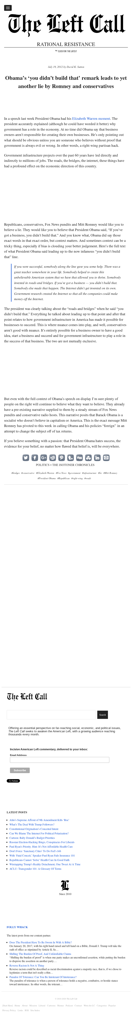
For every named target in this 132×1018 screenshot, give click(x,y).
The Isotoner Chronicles (73, 465)
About (25, 1005)
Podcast (69, 1005)
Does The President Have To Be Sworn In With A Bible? (40, 942)
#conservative (27, 473)
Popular (112, 1005)
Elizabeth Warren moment (91, 118)
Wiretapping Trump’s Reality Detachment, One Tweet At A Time (44, 864)
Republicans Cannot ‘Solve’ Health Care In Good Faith (39, 860)
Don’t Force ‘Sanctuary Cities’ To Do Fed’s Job (35, 851)
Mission (33, 1005)
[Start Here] (7, 1005)
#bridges (16, 473)
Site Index (35, 1010)
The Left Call (72, 998)
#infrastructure (89, 473)
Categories (102, 1005)
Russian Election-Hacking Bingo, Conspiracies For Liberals (41, 842)
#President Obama (47, 478)
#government (74, 473)
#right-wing (77, 478)
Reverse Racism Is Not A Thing (26, 965)
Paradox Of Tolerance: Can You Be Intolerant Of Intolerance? (42, 977)
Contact (78, 1005)
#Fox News (61, 473)
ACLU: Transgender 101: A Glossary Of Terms (35, 868)
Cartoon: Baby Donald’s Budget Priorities (32, 838)
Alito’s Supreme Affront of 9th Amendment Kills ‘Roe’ (39, 820)
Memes (60, 1005)
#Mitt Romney (110, 473)
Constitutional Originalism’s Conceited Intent (33, 829)
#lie (100, 473)
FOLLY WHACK (17, 927)
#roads (87, 478)
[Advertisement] (66, 103)
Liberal (42, 1005)
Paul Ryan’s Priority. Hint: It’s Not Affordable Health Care (41, 846)
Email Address (18, 755)
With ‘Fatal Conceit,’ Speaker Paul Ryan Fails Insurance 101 (42, 855)
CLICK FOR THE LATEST (67, 51)
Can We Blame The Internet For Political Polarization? (39, 833)
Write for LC (89, 1005)
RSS (27, 1010)
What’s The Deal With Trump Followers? (31, 824)
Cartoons (51, 1005)
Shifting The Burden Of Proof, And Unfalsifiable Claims (40, 954)
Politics (43, 465)
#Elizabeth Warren (45, 473)
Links (20, 1010)
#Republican (63, 478)
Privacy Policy (9, 1010)
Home (17, 1005)
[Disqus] (66, 543)
